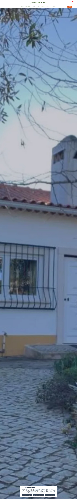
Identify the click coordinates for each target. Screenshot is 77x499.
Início (22, 6)
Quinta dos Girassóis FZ (38, 2)
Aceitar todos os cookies (50, 495)
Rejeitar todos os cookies (27, 495)
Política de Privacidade (34, 493)
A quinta (33, 6)
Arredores (48, 6)
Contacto (54, 6)
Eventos (38, 6)
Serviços (43, 6)
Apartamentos (27, 6)
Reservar (69, 6)
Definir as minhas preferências (38, 495)
